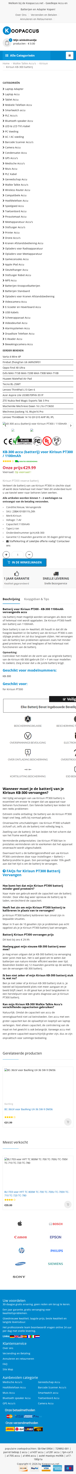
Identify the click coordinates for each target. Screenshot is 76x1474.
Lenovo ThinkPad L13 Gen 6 (19, 389)
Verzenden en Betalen (44, 14)
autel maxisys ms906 (51, 1455)
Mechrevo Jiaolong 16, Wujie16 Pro (23, 411)
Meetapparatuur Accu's (19, 222)
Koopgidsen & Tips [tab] (36, 599)
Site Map (8, 1369)
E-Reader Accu (13, 339)
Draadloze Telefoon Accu (19, 333)
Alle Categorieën (22, 55)
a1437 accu (36, 1452)
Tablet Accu (12, 99)
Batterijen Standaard (17, 291)
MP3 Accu (11, 280)
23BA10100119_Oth (23, 511)
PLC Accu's (11, 115)
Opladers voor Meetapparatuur (23, 253)
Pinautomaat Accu (16, 216)
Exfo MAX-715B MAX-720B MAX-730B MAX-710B (31, 373)
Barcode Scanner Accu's (19, 142)
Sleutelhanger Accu (16, 269)
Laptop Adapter (14, 89)
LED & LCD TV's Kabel (17, 126)
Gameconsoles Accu (17, 259)
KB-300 (7, 676)
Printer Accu (12, 232)
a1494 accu (29, 1455)
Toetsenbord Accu (16, 211)
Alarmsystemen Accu (17, 328)
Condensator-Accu (16, 152)
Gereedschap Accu (16, 179)
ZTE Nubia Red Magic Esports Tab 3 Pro (26, 400)
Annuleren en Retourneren (36, 19)
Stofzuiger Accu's (15, 227)
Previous (5, 425)
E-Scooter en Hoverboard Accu (23, 307)
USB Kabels (12, 312)
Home (6, 63)
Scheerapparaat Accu (17, 317)
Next (70, 425)
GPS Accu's (11, 158)
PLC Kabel (11, 174)
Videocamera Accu (16, 301)
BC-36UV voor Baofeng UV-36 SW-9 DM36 (28, 1109)
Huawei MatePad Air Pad (17, 378)
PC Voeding (11, 131)
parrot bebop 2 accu (15, 1452)
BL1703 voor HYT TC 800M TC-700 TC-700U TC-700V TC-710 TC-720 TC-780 (36, 1193)
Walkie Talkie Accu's (24, 63)
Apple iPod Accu (14, 264)
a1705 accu (13, 1455)
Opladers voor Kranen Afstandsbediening (29, 296)
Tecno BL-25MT (12, 384)
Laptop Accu (12, 94)
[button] (38, 41)
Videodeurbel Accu (16, 323)
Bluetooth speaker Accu (19, 121)
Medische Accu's (15, 163)
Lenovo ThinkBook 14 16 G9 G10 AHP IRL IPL (28, 417)
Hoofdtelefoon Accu (16, 200)
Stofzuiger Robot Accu (18, 275)
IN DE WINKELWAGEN (26, 562)
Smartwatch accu (15, 110)
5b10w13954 (45, 1448)
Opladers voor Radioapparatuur (24, 248)
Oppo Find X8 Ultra (14, 367)
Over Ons (21, 14)
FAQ (5, 1364)
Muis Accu (11, 168)
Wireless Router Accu (17, 190)
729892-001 (62, 1448)
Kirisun (43, 63)
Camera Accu (13, 147)
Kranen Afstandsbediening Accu (24, 243)
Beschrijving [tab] (11, 599)
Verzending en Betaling (16, 1353)
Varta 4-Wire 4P (12, 356)
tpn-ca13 (67, 1452)
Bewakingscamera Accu (19, 344)
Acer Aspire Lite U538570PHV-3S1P (23, 395)
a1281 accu (53, 1452)
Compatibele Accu (16, 195)
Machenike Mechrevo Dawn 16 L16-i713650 (28, 406)
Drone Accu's (13, 238)
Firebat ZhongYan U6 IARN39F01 (22, 362)
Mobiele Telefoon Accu (18, 105)
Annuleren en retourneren (18, 1358)
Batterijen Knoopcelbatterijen (22, 285)
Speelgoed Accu (14, 206)
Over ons (8, 1348)
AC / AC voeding (14, 136)
